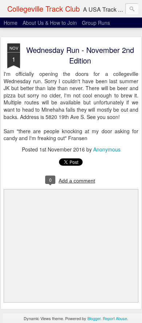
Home (10, 22)
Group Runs (96, 22)
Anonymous (107, 149)
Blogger (93, 318)
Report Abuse (115, 318)
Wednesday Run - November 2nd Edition (80, 55)
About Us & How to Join (50, 22)
